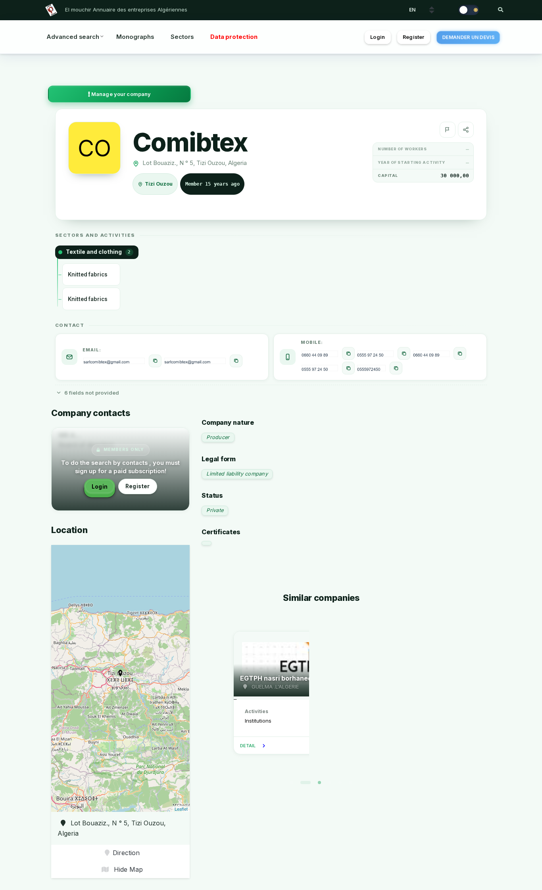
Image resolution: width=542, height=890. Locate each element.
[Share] (466, 130)
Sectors (182, 36)
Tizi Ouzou (159, 184)
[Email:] (155, 361)
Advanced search (72, 36)
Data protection (234, 36)
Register (413, 37)
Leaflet (181, 809)
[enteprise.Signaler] (448, 130)
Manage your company (120, 94)
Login (377, 37)
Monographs (135, 36)
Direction (126, 853)
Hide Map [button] (127, 869)
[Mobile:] (348, 353)
